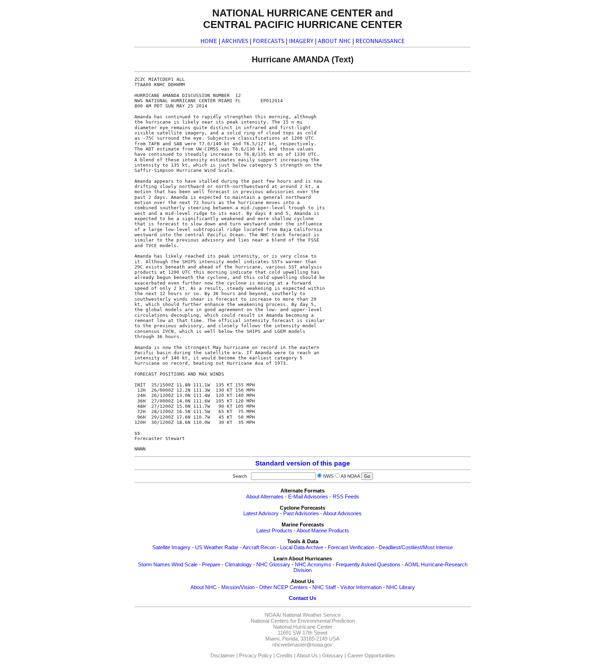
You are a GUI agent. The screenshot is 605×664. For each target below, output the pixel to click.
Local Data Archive (301, 547)
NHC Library (400, 587)
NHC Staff (324, 587)
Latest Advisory (261, 513)
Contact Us (302, 598)
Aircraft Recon (259, 547)
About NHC (203, 587)
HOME (208, 41)
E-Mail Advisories (308, 496)
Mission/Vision (238, 587)
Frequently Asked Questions (368, 564)
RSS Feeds (346, 496)
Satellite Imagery (171, 547)
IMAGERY (301, 41)
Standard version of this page (302, 463)
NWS (328, 476)
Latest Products (274, 530)
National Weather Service (312, 615)
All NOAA (350, 476)
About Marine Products (323, 530)
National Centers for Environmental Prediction (303, 621)
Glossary (332, 655)
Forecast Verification (351, 547)
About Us (307, 655)
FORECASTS (268, 41)
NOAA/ (273, 615)
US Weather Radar (216, 547)
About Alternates (265, 496)
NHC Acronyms (313, 564)
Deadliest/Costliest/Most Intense (416, 547)
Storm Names (154, 564)
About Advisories (342, 513)
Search (241, 476)
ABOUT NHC (334, 41)
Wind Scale (184, 564)
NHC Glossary (273, 564)
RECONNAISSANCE (380, 41)
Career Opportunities (371, 655)
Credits (284, 655)
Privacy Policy (255, 655)
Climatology (238, 564)
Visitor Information (361, 587)
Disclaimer (222, 655)
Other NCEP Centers (283, 587)
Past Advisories (301, 513)
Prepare (211, 564)
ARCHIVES (235, 41)
